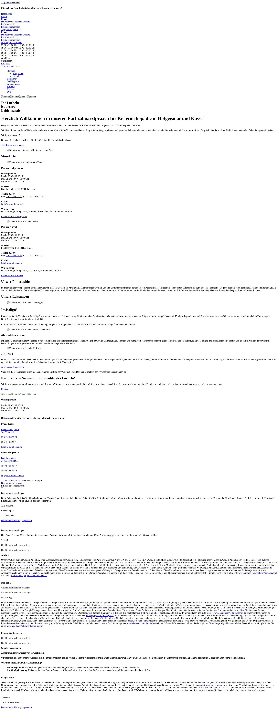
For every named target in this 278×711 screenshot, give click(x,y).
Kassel (4, 16)
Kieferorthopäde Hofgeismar (14, 216)
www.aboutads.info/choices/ (139, 623)
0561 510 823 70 (14, 255)
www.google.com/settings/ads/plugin (229, 613)
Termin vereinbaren (10, 66)
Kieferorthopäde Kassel (12, 275)
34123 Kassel (7, 432)
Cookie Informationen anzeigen (15, 545)
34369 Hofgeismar (9, 461)
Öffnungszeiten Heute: (11, 42)
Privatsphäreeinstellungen (12, 485)
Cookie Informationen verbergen (16, 550)
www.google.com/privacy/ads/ (100, 615)
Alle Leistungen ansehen (12, 367)
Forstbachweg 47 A (10, 429)
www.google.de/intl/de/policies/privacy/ (24, 626)
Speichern (5, 697)
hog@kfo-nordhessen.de (12, 204)
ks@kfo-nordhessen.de (11, 263)
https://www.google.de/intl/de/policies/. (29, 575)
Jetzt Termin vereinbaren (12, 145)
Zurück (4, 702)
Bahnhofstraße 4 (8, 458)
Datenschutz (6, 483)
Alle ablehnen (14, 702)
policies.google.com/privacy (214, 685)
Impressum (17, 483)
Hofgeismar (6, 14)
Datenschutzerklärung (11, 520)
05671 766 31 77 (14, 196)
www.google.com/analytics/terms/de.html (258, 573)
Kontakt (5, 389)
